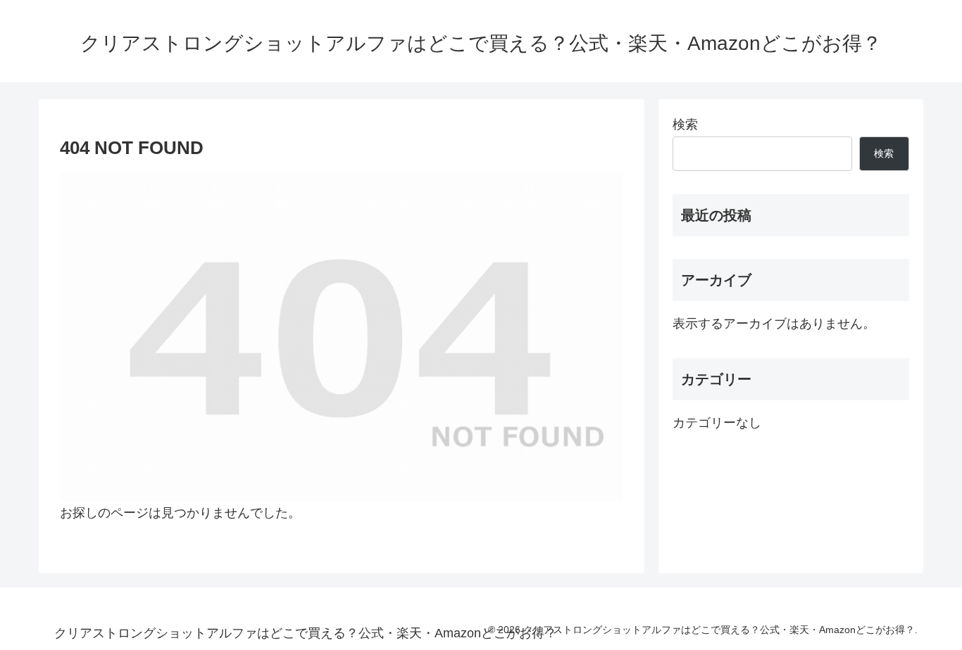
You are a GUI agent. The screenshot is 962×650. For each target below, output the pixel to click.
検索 (685, 124)
